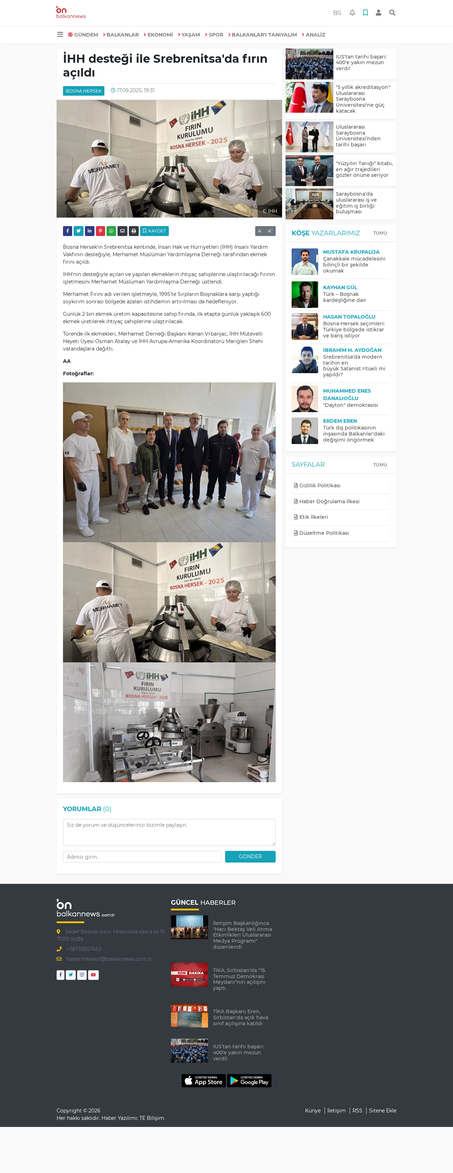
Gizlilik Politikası (319, 485)
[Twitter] (71, 975)
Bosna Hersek (84, 91)
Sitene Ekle (382, 1110)
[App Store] (204, 1080)
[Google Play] (249, 1080)
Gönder (250, 856)
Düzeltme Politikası (323, 533)
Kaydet (156, 231)
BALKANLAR (123, 35)
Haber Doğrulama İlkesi (329, 501)
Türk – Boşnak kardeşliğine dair (344, 297)
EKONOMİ (160, 35)
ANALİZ (315, 35)
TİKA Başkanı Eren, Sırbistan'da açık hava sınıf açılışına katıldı (240, 1017)
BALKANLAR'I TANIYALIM (264, 35)
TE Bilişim (151, 1118)
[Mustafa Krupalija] (307, 261)
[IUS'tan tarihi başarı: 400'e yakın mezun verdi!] (309, 64)
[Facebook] (60, 975)
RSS (357, 1110)
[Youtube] (93, 975)
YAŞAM (191, 35)
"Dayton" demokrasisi (350, 405)
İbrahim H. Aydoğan (352, 350)
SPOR (216, 35)
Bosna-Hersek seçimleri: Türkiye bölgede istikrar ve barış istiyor (354, 329)
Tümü (380, 233)
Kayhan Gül (340, 287)
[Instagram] (82, 975)
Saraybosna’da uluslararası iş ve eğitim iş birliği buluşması (356, 203)
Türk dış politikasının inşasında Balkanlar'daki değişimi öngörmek (354, 434)
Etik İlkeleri (313, 517)
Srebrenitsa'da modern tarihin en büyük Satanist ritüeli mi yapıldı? (354, 366)
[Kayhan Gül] (307, 294)
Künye (313, 1110)
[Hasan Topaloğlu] (307, 326)
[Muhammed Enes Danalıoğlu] (307, 399)
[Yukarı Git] (434, 1154)
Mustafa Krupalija (351, 252)
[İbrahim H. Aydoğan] (307, 360)
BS (337, 12)
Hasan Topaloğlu (349, 317)
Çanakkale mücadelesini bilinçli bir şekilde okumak (354, 265)
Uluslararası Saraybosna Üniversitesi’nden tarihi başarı (358, 136)
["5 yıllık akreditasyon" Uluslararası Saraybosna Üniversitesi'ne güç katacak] (309, 97)
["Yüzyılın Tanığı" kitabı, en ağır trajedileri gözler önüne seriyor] (309, 170)
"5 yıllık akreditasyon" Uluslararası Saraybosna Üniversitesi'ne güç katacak (363, 99)
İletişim (336, 1110)
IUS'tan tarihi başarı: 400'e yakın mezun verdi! (361, 63)
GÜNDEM (86, 35)
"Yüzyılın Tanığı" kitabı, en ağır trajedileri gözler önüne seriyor (364, 169)
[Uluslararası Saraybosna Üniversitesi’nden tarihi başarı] (309, 137)
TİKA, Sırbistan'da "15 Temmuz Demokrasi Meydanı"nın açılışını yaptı (239, 979)
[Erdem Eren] (307, 430)
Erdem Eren (340, 421)
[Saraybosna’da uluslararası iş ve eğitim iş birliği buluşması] (309, 204)
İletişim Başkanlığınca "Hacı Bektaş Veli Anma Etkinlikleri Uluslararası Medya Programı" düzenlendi (242, 935)
